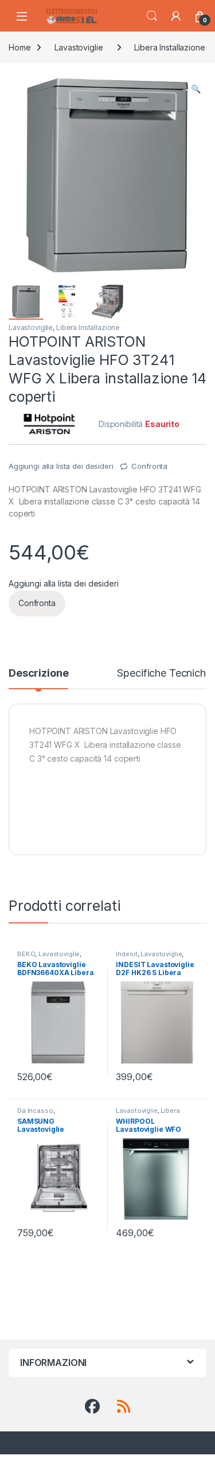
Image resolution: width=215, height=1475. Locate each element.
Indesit (126, 954)
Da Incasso (35, 1111)
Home (19, 47)
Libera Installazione (169, 47)
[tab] (38, 678)
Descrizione (38, 673)
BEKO (26, 954)
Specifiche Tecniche (164, 673)
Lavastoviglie (78, 47)
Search (152, 16)
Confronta (149, 466)
